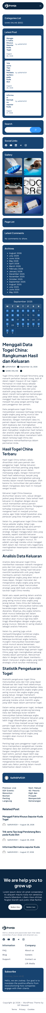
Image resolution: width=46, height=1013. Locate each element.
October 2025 (15, 279)
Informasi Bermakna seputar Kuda (10, 101)
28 (38, 324)
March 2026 (15, 266)
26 (28, 324)
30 (12, 330)
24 (17, 324)
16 (13, 320)
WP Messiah (23, 1005)
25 (23, 324)
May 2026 (13, 261)
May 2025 (13, 292)
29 (7, 330)
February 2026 (16, 269)
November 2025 (16, 276)
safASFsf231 (10, 367)
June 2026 (14, 258)
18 (23, 320)
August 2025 (15, 284)
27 (33, 324)
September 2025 (17, 282)
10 (18, 315)
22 (7, 324)
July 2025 (14, 287)
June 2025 (14, 289)
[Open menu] (40, 5)
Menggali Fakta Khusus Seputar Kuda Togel (9, 44)
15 (7, 320)
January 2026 (15, 271)
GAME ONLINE (11, 23)
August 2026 (15, 253)
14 (39, 315)
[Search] (35, 130)
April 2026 (14, 263)
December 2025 (16, 274)
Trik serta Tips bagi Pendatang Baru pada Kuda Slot (10, 72)
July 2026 (14, 256)
